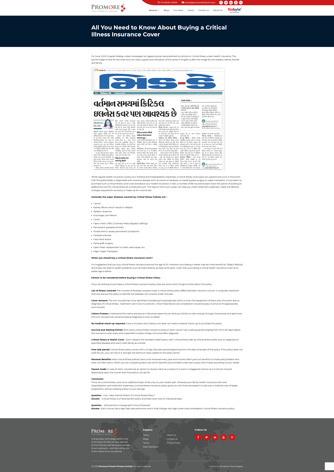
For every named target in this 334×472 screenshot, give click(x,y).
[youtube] (236, 2)
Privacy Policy (173, 443)
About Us (217, 10)
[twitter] (226, 2)
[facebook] (221, 2)
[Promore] (104, 432)
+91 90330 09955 (168, 3)
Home (146, 435)
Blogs (166, 10)
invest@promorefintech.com (199, 3)
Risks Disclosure (151, 447)
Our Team (178, 10)
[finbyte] (235, 10)
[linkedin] (231, 2)
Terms (146, 443)
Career (190, 10)
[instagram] (241, 2)
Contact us (203, 10)
